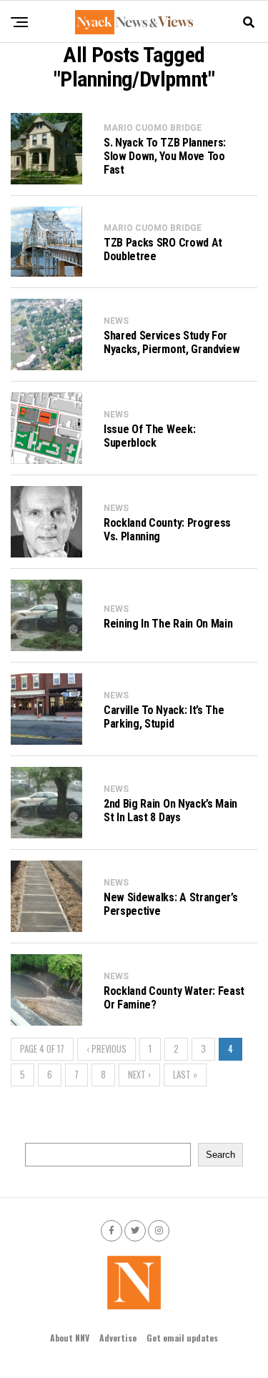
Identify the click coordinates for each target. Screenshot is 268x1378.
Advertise (118, 1338)
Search (220, 1154)
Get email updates (182, 1338)
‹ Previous (106, 1049)
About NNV (69, 1338)
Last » (185, 1074)
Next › (139, 1074)
